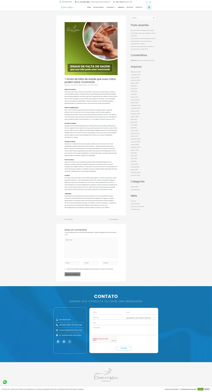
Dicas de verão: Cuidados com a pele (142, 30)
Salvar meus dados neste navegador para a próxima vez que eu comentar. (90, 269)
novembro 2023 (135, 108)
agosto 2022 (134, 150)
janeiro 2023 (134, 136)
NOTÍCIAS (130, 7)
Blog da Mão (83, 85)
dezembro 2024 (136, 72)
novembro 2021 (135, 175)
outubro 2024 (135, 77)
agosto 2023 (135, 116)
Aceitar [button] (200, 389)
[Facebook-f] (147, 2)
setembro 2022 (135, 147)
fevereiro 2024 (135, 100)
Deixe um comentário (71, 85)
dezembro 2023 (135, 105)
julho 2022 (134, 153)
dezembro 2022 (135, 139)
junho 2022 (134, 156)
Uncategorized (135, 189)
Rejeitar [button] (207, 389)
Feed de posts (135, 204)
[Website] (110, 263)
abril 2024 (134, 94)
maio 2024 (134, 91)
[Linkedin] (64, 342)
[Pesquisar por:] (143, 18)
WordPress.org (135, 209)
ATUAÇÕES (110, 7)
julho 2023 (134, 119)
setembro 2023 (135, 114)
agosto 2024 (135, 83)
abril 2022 (133, 161)
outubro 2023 (135, 111)
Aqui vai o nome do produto (146, 60)
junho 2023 (134, 122)
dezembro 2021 (135, 172)
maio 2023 (134, 125)
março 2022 (134, 164)
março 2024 (134, 97)
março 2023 (134, 130)
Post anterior (68, 219)
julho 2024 (134, 86)
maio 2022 (134, 158)
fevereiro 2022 (135, 167)
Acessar (133, 201)
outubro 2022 (135, 144)
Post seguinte (114, 219)
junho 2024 (134, 89)
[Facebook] (58, 342)
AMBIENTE (121, 7)
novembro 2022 (135, 142)
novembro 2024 (135, 75)
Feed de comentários (137, 206)
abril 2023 (134, 128)
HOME (89, 7)
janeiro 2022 (134, 170)
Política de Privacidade (172, 389)
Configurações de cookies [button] (188, 389)
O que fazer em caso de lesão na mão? (143, 38)
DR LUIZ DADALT (98, 7)
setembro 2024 (135, 80)
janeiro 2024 (134, 102)
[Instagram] (150, 2)
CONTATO (139, 7)
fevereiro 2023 (135, 133)
